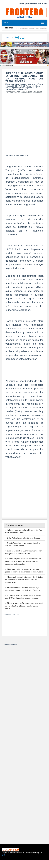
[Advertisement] (24, 119)
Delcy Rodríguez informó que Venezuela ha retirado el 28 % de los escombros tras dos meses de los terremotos (23, 561)
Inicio (6, 22)
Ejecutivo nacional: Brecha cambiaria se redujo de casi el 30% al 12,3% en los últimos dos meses (24, 605)
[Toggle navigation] (42, 23)
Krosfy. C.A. (38, 853)
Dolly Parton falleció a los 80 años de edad (23, 538)
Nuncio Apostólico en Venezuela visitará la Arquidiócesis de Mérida (28, 28)
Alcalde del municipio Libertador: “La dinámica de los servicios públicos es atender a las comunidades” (24, 579)
